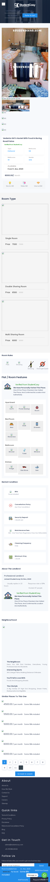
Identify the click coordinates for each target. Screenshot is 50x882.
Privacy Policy (7, 819)
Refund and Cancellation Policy (13, 826)
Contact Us (28, 11)
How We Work (7, 789)
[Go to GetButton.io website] (44, 879)
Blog (3, 829)
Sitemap (5, 803)
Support (5, 796)
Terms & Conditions (8, 815)
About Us (5, 785)
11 (15, 767)
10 (10, 767)
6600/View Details (41, 870)
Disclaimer (5, 822)
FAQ (3, 833)
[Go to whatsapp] (44, 875)
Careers (5, 800)
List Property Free (13, 11)
